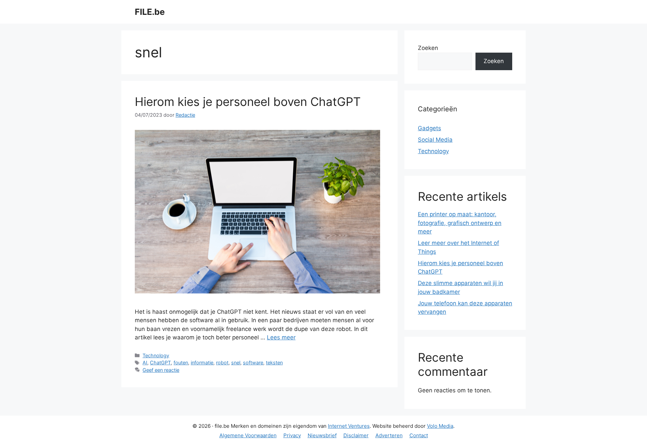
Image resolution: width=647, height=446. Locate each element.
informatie (202, 362)
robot (222, 362)
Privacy (292, 435)
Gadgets (429, 128)
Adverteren (389, 435)
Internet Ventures (349, 426)
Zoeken (428, 48)
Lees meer (281, 337)
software (253, 362)
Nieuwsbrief (322, 435)
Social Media (435, 139)
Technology (156, 355)
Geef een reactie (161, 370)
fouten (181, 362)
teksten (274, 362)
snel (235, 362)
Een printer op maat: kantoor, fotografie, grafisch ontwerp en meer (459, 223)
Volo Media (440, 426)
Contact (418, 435)
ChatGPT (160, 362)
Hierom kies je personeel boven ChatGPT (248, 101)
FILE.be (150, 12)
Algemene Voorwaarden (248, 435)
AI (145, 362)
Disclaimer (356, 435)
